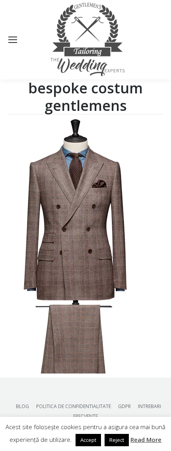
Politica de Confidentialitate (73, 406)
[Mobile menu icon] (12, 40)
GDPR (124, 406)
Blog (22, 406)
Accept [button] (88, 439)
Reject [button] (116, 439)
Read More (145, 439)
